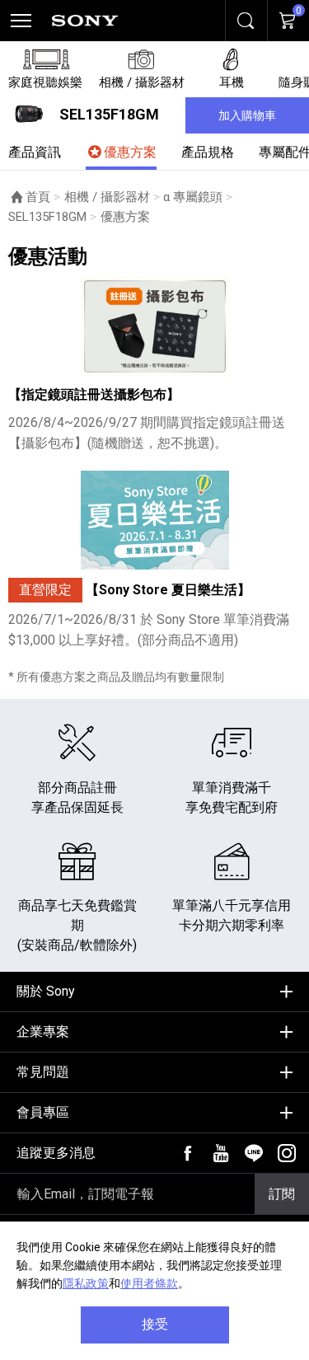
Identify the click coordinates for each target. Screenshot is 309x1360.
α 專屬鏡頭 (192, 197)
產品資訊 (34, 152)
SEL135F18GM (47, 216)
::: (12, 985)
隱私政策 (86, 1283)
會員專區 (42, 1112)
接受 (155, 1324)
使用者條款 (149, 1283)
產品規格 (207, 152)
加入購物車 (247, 115)
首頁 (38, 197)
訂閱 (282, 1194)
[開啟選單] (20, 20)
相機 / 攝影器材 (107, 197)
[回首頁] (85, 20)
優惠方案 (130, 152)
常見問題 (42, 1072)
